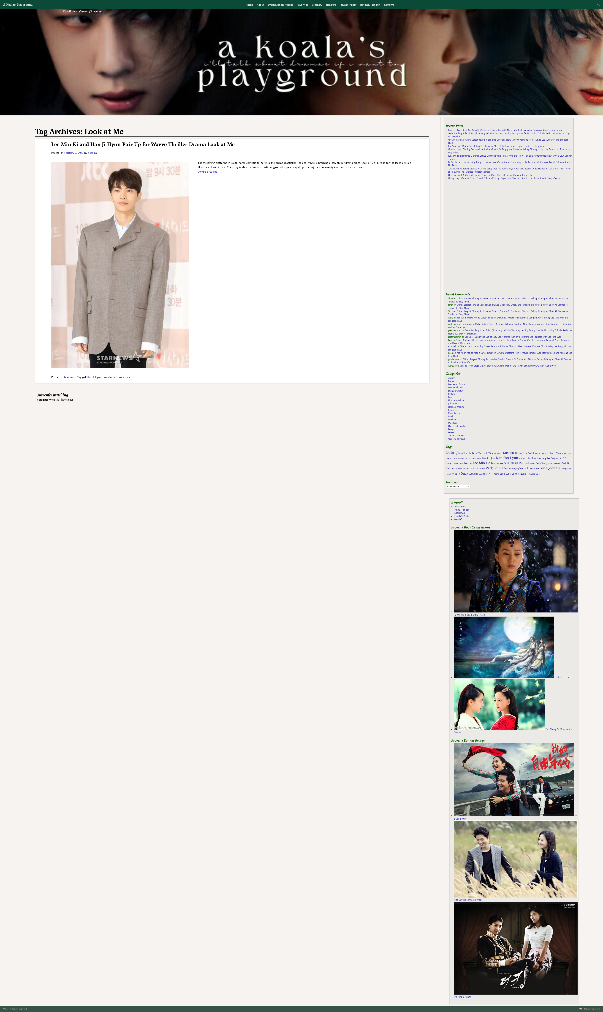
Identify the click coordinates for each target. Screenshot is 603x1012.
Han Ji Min (497, 453)
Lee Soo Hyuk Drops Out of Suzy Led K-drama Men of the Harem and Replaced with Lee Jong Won (496, 146)
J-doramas (453, 403)
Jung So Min (455, 458)
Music (451, 416)
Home (249, 4)
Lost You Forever (562, 677)
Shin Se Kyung (514, 469)
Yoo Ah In (489, 474)
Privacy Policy (348, 4)
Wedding (473, 473)
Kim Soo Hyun (507, 458)
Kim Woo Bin (524, 458)
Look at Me (123, 377)
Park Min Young (460, 468)
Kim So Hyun (488, 458)
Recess (451, 432)
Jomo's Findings (461, 510)
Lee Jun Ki (465, 463)
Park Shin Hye (497, 468)
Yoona (496, 474)
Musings (452, 419)
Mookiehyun (459, 513)
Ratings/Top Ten (370, 4)
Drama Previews (456, 391)
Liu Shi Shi (512, 463)
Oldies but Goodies (457, 426)
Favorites (302, 4)
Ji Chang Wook (554, 453)
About (260, 4)
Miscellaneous (454, 413)
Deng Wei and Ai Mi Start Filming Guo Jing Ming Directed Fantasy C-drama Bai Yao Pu (490, 175)
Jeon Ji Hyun (539, 453)
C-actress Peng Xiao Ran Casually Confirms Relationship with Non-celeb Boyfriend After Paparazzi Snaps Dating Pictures (505, 130)
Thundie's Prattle (462, 516)
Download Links (455, 387)
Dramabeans (459, 506)
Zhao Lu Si (535, 474)
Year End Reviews (456, 439)
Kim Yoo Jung (538, 458)
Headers (331, 4)
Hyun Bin (508, 452)
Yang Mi (482, 474)
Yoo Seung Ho (522, 473)
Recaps (451, 429)
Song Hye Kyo (529, 468)
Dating (452, 452)
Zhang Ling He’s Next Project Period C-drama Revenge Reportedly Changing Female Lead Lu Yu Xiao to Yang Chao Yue (505, 178)
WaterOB (458, 519)
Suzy (464, 473)
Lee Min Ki (109, 377)
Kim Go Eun (466, 458)
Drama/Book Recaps (280, 4)
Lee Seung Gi (499, 463)
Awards (451, 378)
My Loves (452, 423)
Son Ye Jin (455, 474)
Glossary (317, 4)
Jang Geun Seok (525, 453)
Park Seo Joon (477, 468)
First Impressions (456, 400)
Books (451, 381)
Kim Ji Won (476, 458)
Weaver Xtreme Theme (592, 1009)
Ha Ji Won (488, 453)
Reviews (389, 4)
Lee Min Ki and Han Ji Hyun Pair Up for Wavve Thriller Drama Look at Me (143, 144)
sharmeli (452, 346)
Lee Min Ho (481, 463)
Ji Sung (564, 453)
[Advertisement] (469, 237)
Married (524, 463)
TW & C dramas (456, 435)
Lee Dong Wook (554, 458)
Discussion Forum (456, 384)
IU (516, 453)
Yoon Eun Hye (507, 473)
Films (450, 397)
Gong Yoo (477, 453)
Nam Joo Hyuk (554, 463)
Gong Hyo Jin (464, 453)
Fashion (451, 394)
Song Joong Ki (551, 468)
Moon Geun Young (538, 463)
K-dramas (68, 377)
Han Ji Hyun (94, 377)
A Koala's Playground (17, 4)
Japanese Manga (456, 407)
